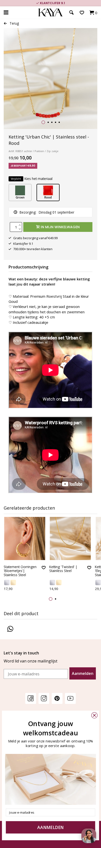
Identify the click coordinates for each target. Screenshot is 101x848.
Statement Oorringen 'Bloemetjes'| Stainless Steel (20, 571)
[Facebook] (31, 698)
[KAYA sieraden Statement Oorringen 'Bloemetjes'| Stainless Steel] (25, 538)
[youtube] (70, 698)
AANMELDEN (50, 827)
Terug (14, 23)
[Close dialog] (94, 715)
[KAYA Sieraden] (50, 13)
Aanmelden (82, 673)
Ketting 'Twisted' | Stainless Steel (63, 569)
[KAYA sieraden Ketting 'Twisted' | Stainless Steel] (70, 538)
